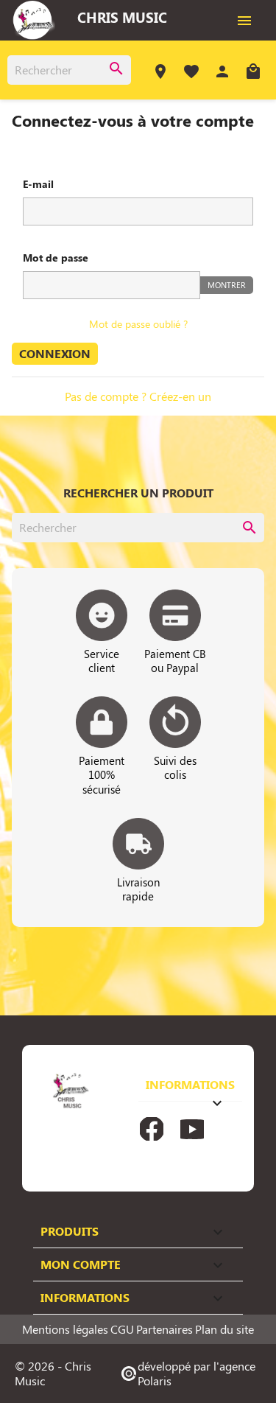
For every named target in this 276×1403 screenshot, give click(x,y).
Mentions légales (65, 1329)
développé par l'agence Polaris (187, 1373)
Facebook (151, 1129)
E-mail (38, 184)
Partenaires (164, 1329)
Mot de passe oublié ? (138, 324)
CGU (122, 1329)
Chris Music (122, 17)
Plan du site (224, 1329)
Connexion (55, 353)
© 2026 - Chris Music (53, 1373)
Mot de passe (55, 258)
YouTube (192, 1129)
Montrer (227, 284)
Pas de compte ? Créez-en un (138, 396)
